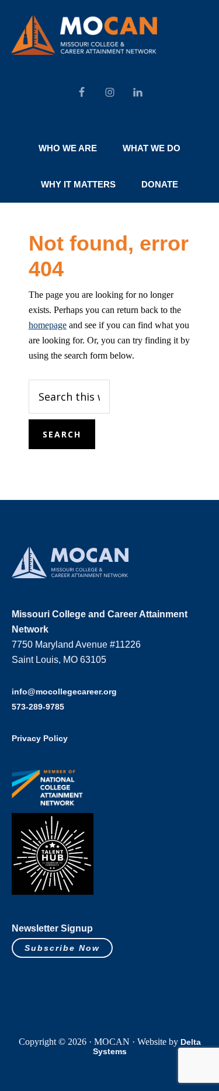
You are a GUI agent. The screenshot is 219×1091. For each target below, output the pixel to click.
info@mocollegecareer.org (64, 691)
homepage (48, 325)
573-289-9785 (38, 706)
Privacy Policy (40, 738)
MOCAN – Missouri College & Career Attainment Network (84, 35)
